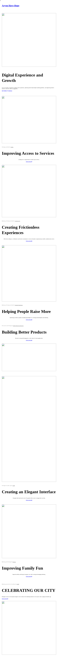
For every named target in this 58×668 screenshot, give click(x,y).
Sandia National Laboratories (18, 325)
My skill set (9, 90)
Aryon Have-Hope (10, 5)
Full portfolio (4, 90)
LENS (14, 485)
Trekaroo (14, 561)
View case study (29, 161)
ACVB (18, 584)
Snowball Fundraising (19, 305)
